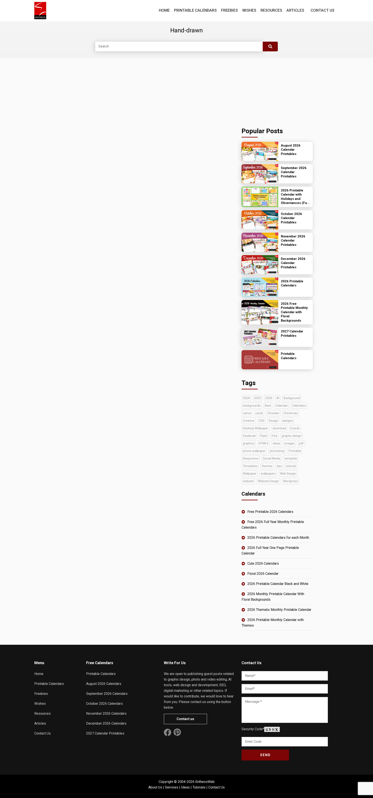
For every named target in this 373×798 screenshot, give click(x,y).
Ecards (295, 428)
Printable (295, 451)
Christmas (291, 413)
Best (268, 405)
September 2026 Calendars (107, 694)
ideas (276, 443)
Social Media (271, 458)
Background (292, 398)
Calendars (299, 405)
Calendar (281, 405)
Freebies (229, 10)
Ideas (185, 787)
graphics (248, 443)
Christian (273, 413)
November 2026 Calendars (106, 713)
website (248, 481)
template (290, 458)
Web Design (288, 473)
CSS (261, 420)
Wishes (249, 10)
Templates (250, 466)
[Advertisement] (277, 91)
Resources (271, 10)
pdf (301, 443)
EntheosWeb (205, 782)
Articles (295, 10)
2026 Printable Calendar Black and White (277, 584)
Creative (248, 420)
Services (171, 787)
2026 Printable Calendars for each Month (278, 538)
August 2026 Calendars (103, 684)
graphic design (292, 436)
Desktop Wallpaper (255, 428)
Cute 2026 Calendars (263, 563)
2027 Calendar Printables (105, 733)
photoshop (277, 451)
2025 (257, 398)
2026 (268, 398)
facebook (249, 436)
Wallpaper (249, 473)
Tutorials (199, 787)
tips (279, 466)
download (279, 428)
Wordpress (290, 481)
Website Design (268, 481)
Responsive (251, 458)
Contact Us (322, 10)
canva (247, 413)
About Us (155, 787)
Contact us (185, 719)
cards (259, 413)
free (274, 436)
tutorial (291, 466)
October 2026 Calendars (104, 704)
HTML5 (264, 443)
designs (287, 420)
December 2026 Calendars (106, 723)
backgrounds (252, 405)
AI (278, 398)
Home (164, 10)
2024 (246, 398)
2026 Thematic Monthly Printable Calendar (279, 610)
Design (273, 420)
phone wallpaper (254, 451)
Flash (263, 436)
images (289, 443)
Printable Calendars (195, 10)
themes (267, 466)
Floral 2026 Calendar (262, 574)
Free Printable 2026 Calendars (270, 512)
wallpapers (268, 473)
